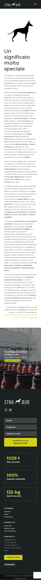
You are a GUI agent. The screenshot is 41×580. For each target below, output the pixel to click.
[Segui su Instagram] (10, 410)
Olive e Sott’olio (10, 531)
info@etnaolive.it (10, 540)
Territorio (7, 511)
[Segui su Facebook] (6, 410)
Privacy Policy (10, 564)
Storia (6, 514)
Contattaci (13, 557)
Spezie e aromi (9, 528)
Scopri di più (12, 360)
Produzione (8, 517)
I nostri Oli (7, 526)
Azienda (9, 508)
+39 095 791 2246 (10, 542)
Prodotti (9, 522)
